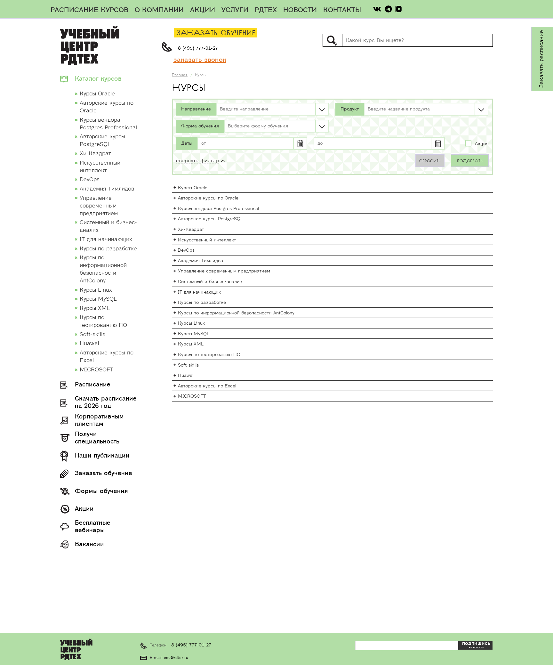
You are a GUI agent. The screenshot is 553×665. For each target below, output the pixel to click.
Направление (196, 109)
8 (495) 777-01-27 (198, 48)
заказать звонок (199, 59)
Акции (202, 10)
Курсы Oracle (192, 188)
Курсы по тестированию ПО (209, 354)
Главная (180, 75)
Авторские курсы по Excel (207, 386)
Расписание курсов (89, 10)
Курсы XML (191, 344)
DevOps (186, 250)
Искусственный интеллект (207, 240)
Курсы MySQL (193, 334)
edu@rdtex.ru (176, 658)
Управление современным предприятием (224, 271)
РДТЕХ (266, 10)
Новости (300, 10)
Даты (186, 143)
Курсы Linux (191, 323)
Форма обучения (200, 126)
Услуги (234, 10)
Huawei (186, 375)
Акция (482, 143)
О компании (159, 10)
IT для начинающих (199, 292)
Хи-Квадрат (191, 229)
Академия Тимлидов (200, 261)
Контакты (342, 10)
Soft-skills (188, 365)
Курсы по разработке (202, 302)
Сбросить (430, 161)
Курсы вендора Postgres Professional (218, 208)
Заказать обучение (215, 33)
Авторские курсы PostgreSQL (210, 219)
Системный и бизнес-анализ (210, 281)
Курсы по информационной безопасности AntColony (236, 313)
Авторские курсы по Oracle (208, 198)
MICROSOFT (192, 396)
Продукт (350, 109)
